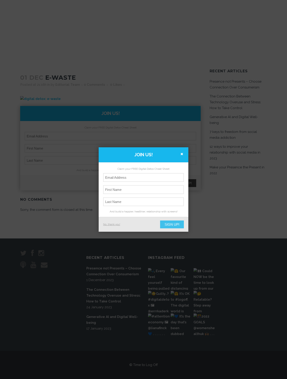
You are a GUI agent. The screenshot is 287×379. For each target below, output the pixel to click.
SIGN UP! (172, 224)
